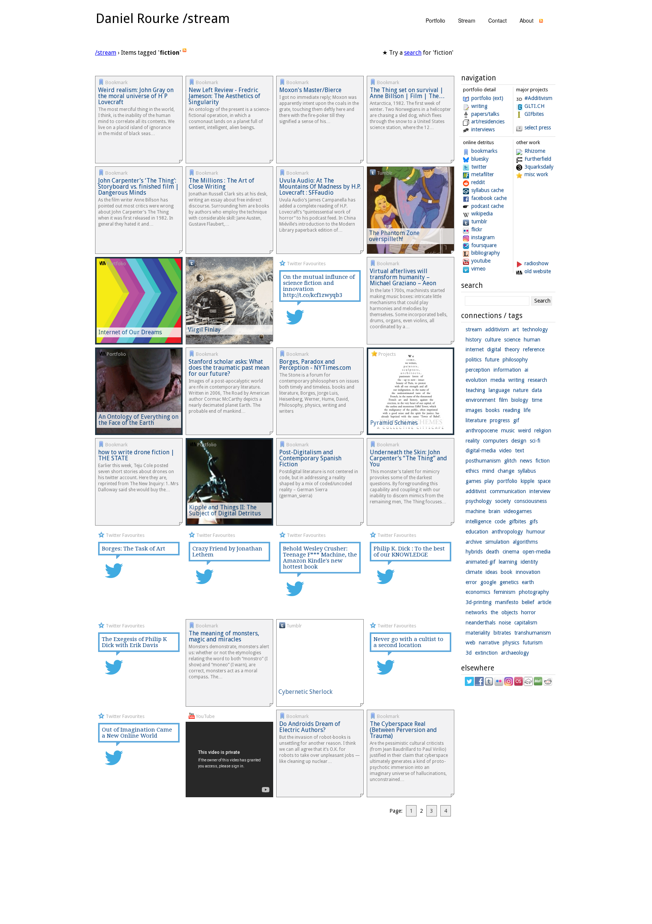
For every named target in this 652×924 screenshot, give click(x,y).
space (544, 481)
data (537, 390)
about (527, 20)
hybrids (474, 552)
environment (480, 400)
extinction (486, 653)
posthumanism (483, 461)
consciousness (530, 501)
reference (533, 349)
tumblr (479, 221)
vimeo (478, 269)
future (492, 360)
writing (479, 106)
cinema (511, 552)
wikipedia (482, 214)
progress (500, 420)
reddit (478, 182)
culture (493, 340)
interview (540, 491)
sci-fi (535, 441)
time (537, 400)
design (518, 441)
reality (473, 441)
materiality (478, 633)
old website (537, 271)
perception (478, 370)
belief (528, 602)
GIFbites (534, 114)
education (477, 532)
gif (516, 420)
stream (466, 20)
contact (497, 20)
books (493, 410)
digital (494, 349)
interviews (483, 129)
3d (469, 653)
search (412, 52)
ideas (491, 572)
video (505, 450)
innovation (528, 572)
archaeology (515, 653)
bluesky (480, 159)
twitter (479, 167)
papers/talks (485, 114)
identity (529, 562)
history (473, 340)
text (519, 450)
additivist (476, 491)
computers (495, 441)
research (537, 380)
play (489, 481)
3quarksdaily (539, 167)
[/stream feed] (541, 22)
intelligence (478, 521)
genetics (509, 582)
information (507, 370)
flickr (476, 229)
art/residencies (487, 121)
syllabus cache (487, 190)
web (470, 643)
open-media (537, 552)
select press (537, 128)
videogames (518, 511)
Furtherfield (537, 159)
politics (473, 360)
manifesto (506, 602)
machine (475, 511)
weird (524, 430)
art (515, 329)
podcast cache (487, 206)
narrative (489, 643)
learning (508, 562)
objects (509, 612)
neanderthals (480, 623)
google (488, 582)
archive (474, 542)
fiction (542, 461)
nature (520, 390)
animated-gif (480, 562)
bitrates (502, 633)
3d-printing (479, 602)
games (473, 481)
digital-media (481, 450)
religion (542, 430)
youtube (481, 261)
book (506, 572)
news (526, 461)
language (499, 390)
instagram (483, 237)
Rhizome (534, 151)
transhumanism (532, 633)
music (508, 430)
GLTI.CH (534, 106)
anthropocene (482, 430)
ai (526, 370)
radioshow (536, 263)
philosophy (515, 360)
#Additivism (538, 98)
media (498, 380)
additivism (497, 329)
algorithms (525, 542)
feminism (504, 592)
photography (534, 592)
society (503, 501)
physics (511, 643)
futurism (533, 643)
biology (519, 400)
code (500, 521)
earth (528, 582)
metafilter (482, 174)
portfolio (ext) (487, 98)
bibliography (485, 253)
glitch (510, 461)
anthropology (507, 532)
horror (528, 612)
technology (535, 329)
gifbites (517, 521)
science (512, 340)
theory (512, 349)
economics (478, 592)
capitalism (525, 623)
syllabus (527, 471)
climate (474, 572)
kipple (527, 481)
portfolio (435, 20)
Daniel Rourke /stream (163, 18)
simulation (497, 542)
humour (535, 532)
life (527, 410)
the (494, 612)
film (503, 400)
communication (508, 491)
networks (476, 612)
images (474, 410)
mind (488, 471)
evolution (476, 380)
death (492, 552)
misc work (536, 174)
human (532, 340)
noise (505, 623)
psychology (479, 501)
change (506, 471)
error (471, 582)
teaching (475, 390)
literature (476, 420)
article (544, 602)
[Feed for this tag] (184, 52)
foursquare (484, 245)
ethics (472, 471)
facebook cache (489, 198)
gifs (533, 521)
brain (494, 511)
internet (475, 349)
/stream (105, 52)
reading (511, 410)
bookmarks (484, 151)
